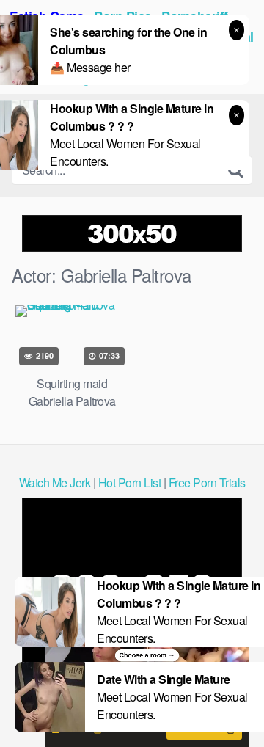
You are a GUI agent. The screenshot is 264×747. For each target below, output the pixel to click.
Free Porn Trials (207, 482)
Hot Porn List (129, 482)
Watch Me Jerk (55, 482)
